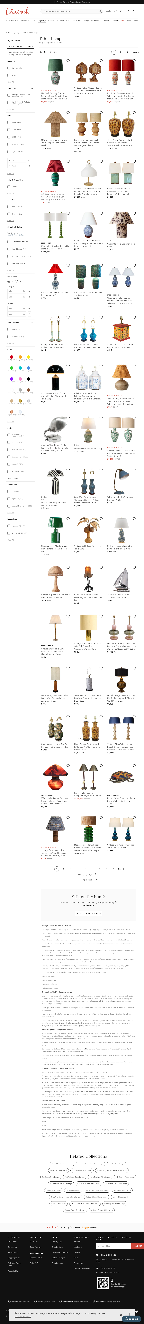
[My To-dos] (116, 11)
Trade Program (35, 1247)
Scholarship (78, 1263)
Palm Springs (74, 962)
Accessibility (13, 1271)
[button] (127, 11)
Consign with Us (36, 1258)
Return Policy (13, 1252)
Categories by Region (60, 1252)
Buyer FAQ (34, 1242)
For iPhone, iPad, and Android (107, 1272)
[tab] (20, 68)
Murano (55, 933)
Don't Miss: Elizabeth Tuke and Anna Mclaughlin (71, 2)
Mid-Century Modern (93, 1049)
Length (10, 286)
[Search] (100, 11)
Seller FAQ (34, 1263)
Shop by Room (57, 1263)
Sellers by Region (58, 1258)
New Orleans (128, 959)
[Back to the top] (138, 1309)
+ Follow (21, 46)
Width (10, 303)
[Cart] (133, 11)
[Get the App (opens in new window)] (102, 1283)
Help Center (12, 1242)
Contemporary (71, 1051)
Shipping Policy (14, 1258)
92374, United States (15, 235)
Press (76, 1258)
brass (94, 933)
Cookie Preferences (23, 1316)
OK (121, 1315)
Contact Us (12, 1247)
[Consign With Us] (121, 11)
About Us (77, 1242)
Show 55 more (12, 478)
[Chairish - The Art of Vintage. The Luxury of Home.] (17, 11)
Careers (77, 1252)
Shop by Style (57, 1242)
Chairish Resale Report (82, 1268)
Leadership (78, 1247)
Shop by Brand (57, 1247)
